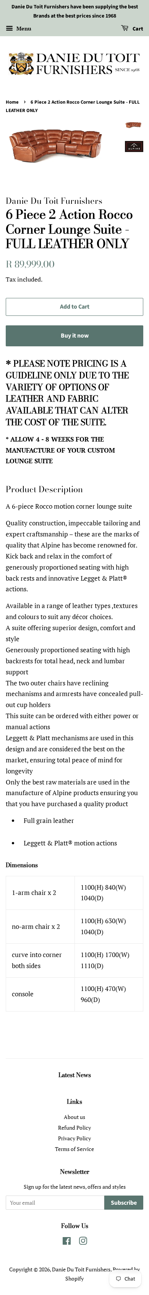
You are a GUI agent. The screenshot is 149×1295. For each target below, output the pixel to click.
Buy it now (75, 335)
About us (74, 1117)
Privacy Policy (74, 1138)
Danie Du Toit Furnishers (81, 1269)
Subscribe (124, 1203)
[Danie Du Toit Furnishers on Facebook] (66, 1242)
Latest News (74, 1074)
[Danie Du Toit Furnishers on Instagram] (83, 1242)
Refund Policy (74, 1127)
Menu (23, 28)
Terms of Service (74, 1149)
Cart (137, 29)
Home (12, 102)
